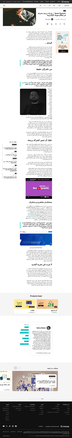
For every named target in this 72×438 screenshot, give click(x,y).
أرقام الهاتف (7, 419)
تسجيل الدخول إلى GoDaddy (17, 406)
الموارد (58, 410)
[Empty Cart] (4, 1)
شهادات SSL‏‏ (36, 1)
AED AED (41, 426)
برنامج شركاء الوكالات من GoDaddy (30, 406)
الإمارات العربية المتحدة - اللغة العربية (52, 426)
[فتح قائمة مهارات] (57, 5)
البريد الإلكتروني (52, 1)
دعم (45, 5)
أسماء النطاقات (14, 158)
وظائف (68, 408)
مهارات (59, 5)
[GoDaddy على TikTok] (10, 426)
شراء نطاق (7, 406)
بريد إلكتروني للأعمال (6, 410)
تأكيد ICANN (41, 408)
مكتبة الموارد (66, 5)
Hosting (41, 213)
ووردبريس (7, 412)
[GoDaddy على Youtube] (4, 426)
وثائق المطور (41, 406)
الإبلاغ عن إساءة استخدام (55, 408)
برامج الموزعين (33, 408)
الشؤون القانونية (67, 412)
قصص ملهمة (26, 341)
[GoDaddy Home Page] (65, 426)
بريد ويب (42, 410)
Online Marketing (32, 215)
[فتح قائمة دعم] (43, 5)
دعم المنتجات (57, 406)
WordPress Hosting (24, 332)
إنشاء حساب (19, 410)
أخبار (49, 5)
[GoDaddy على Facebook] (16, 426)
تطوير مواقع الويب (25, 338)
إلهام (64, 10)
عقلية (54, 5)
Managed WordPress (31, 216)
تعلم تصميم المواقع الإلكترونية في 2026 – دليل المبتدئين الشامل (46, 381)
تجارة (15, 165)
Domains (50, 213)
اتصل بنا (68, 410)
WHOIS (42, 412)
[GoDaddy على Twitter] (7, 426)
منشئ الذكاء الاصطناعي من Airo (28, 1)
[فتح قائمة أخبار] (47, 5)
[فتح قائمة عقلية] (52, 5)
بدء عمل (27, 335)
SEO (15, 173)
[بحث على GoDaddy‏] (4, 5)
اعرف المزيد (53, 385)
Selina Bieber (47, 19)
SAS (48, 133)
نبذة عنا (68, 406)
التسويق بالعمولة (32, 410)
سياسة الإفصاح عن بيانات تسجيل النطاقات (53, 412)
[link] (60, 24)
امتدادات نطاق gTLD (6, 408)
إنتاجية (15, 151)
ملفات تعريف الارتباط (6, 431)
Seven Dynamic (41, 73)
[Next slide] (15, 368)
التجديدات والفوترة (18, 408)
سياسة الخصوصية (12, 431)
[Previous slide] (19, 368)
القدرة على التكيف (14, 144)
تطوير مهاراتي (27, 82)
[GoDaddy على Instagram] (13, 426)
